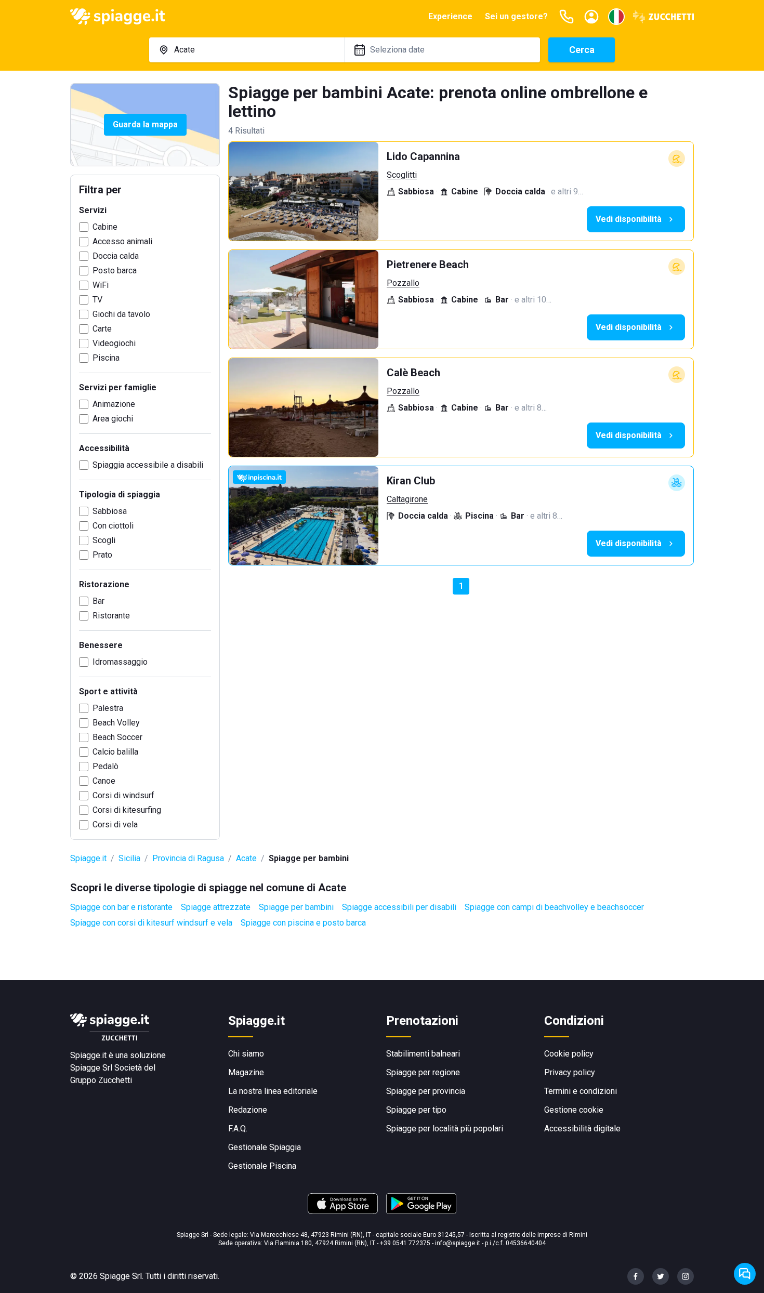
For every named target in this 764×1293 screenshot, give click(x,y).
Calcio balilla (115, 752)
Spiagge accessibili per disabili (399, 907)
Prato (102, 555)
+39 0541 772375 (405, 1243)
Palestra (108, 708)
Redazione (247, 1110)
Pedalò (105, 766)
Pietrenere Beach (428, 264)
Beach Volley (116, 723)
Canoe (104, 781)
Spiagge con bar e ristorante (121, 907)
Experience (450, 16)
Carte (102, 329)
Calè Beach (413, 372)
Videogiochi (114, 343)
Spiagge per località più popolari (444, 1128)
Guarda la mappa (145, 124)
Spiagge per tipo (416, 1110)
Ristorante (111, 616)
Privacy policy (569, 1072)
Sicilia (129, 858)
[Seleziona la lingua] (616, 16)
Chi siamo (246, 1054)
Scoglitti (402, 175)
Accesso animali (122, 241)
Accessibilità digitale (582, 1128)
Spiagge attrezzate (216, 907)
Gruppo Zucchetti (101, 1080)
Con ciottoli (113, 526)
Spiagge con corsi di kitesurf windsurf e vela (151, 923)
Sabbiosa (110, 511)
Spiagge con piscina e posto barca (303, 923)
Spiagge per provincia (425, 1091)
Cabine (105, 227)
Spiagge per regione (423, 1072)
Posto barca (115, 270)
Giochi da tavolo (121, 314)
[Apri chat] (745, 1274)
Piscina (106, 358)
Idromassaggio (120, 662)
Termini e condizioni (580, 1091)
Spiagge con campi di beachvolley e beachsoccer (554, 907)
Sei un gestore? (516, 16)
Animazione (114, 404)
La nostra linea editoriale (273, 1091)
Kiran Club (411, 480)
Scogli (104, 540)
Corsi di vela (115, 824)
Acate (246, 858)
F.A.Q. (237, 1128)
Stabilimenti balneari (423, 1054)
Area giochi (113, 419)
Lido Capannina (423, 156)
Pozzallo (403, 283)
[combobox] (247, 49)
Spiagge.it (88, 858)
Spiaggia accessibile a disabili (148, 465)
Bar (98, 601)
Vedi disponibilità (629, 219)
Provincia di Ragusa (188, 858)
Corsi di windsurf (123, 795)
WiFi (101, 285)
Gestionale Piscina (262, 1166)
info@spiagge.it (457, 1243)
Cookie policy (569, 1054)
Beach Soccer (117, 737)
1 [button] (461, 586)
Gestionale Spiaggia (264, 1147)
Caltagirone (407, 499)
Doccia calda (116, 256)
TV (97, 300)
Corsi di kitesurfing (127, 810)
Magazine (246, 1072)
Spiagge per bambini (296, 907)
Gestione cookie (573, 1110)
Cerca (582, 49)
